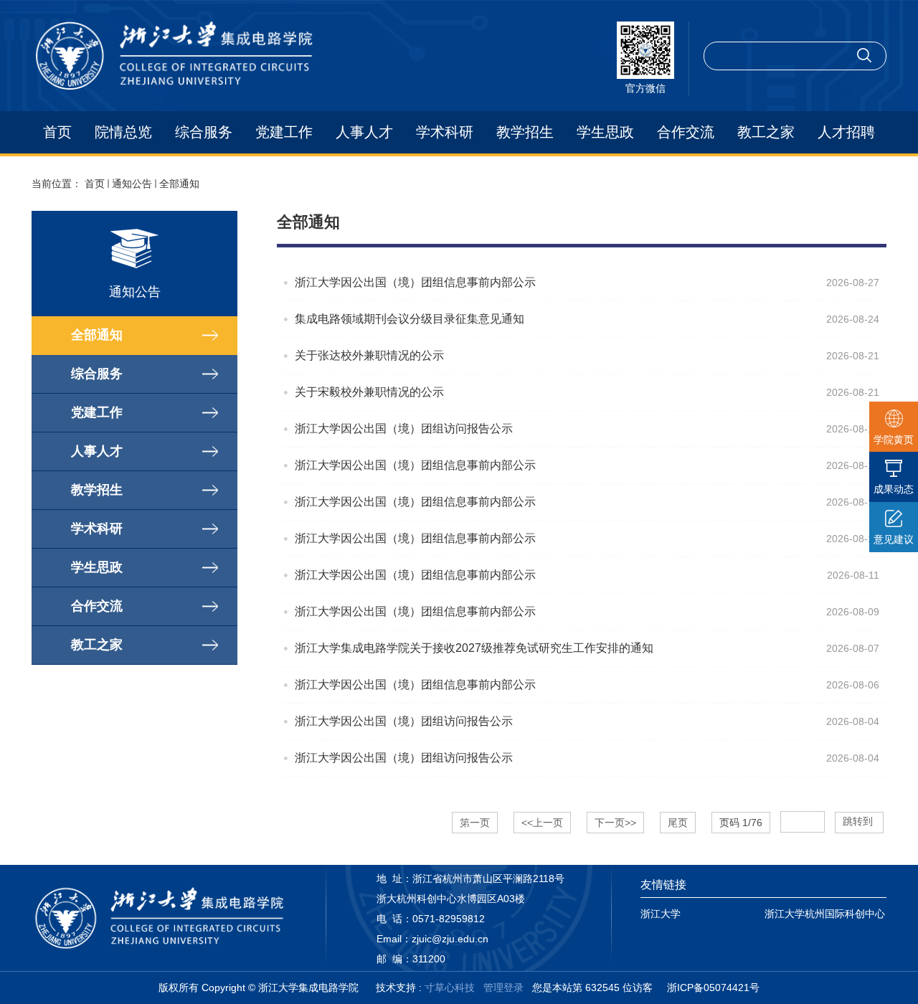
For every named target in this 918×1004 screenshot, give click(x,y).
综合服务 (203, 132)
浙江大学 (660, 913)
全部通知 (179, 183)
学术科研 (444, 132)
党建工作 (284, 132)
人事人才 (364, 132)
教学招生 (525, 132)
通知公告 (132, 183)
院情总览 (123, 132)
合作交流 (685, 132)
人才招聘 (846, 132)
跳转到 (859, 821)
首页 (57, 132)
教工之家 (766, 132)
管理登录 (503, 987)
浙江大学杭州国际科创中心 (825, 913)
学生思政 (605, 132)
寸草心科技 (450, 987)
